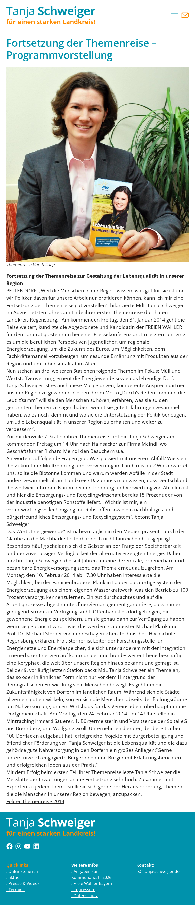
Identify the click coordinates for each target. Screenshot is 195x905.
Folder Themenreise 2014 (35, 801)
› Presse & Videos (23, 883)
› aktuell (13, 877)
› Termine (15, 889)
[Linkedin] (36, 846)
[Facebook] (9, 846)
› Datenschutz (84, 895)
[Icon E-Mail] (185, 15)
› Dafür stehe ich (22, 871)
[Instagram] (18, 846)
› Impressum (83, 889)
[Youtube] (27, 846)
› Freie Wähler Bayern (91, 883)
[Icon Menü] (174, 15)
